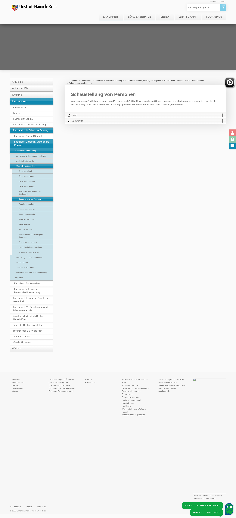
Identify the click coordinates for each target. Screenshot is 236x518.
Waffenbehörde (22, 263)
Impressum (41, 507)
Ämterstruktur (19, 107)
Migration (19, 278)
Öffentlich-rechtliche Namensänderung (31, 273)
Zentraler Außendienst (25, 268)
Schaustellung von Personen (30, 199)
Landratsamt (19, 101)
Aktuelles (17, 81)
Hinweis (213, 1)
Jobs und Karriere (21, 336)
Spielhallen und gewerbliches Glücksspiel (30, 192)
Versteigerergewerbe (27, 209)
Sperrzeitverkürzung (26, 219)
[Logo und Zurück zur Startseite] (37, 8)
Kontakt (29, 507)
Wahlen (16, 348)
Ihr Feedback (15, 507)
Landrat (16, 113)
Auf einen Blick (21, 88)
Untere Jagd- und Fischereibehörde (30, 257)
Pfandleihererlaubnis (27, 204)
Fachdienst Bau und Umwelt (28, 136)
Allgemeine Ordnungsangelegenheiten (31, 156)
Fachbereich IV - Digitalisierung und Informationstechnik (30, 309)
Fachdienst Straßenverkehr (27, 283)
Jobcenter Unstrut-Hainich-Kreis (28, 325)
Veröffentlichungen (22, 342)
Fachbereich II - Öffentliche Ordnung (30, 130)
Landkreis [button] (111, 16)
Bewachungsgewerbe (27, 214)
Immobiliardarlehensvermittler (30, 247)
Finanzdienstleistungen (28, 242)
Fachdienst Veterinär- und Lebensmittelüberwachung (27, 291)
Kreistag (17, 94)
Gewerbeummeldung (27, 181)
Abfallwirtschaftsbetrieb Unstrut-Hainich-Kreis (28, 318)
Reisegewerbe (24, 224)
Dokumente (77, 121)
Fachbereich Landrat (23, 119)
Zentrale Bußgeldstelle (25, 161)
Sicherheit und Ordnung (25, 150)
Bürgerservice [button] (139, 16)
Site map (222, 1)
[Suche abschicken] (223, 7)
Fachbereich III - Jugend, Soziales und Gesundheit (31, 300)
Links (74, 115)
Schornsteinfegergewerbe (29, 252)
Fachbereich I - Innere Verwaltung (29, 124)
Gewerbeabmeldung (26, 186)
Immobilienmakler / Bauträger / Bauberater (31, 236)
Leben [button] (164, 16)
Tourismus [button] (214, 16)
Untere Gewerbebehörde (25, 166)
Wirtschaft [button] (188, 16)
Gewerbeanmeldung (26, 176)
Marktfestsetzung (25, 229)
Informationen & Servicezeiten (27, 331)
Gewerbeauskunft (25, 171)
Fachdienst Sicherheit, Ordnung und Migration (31, 143)
